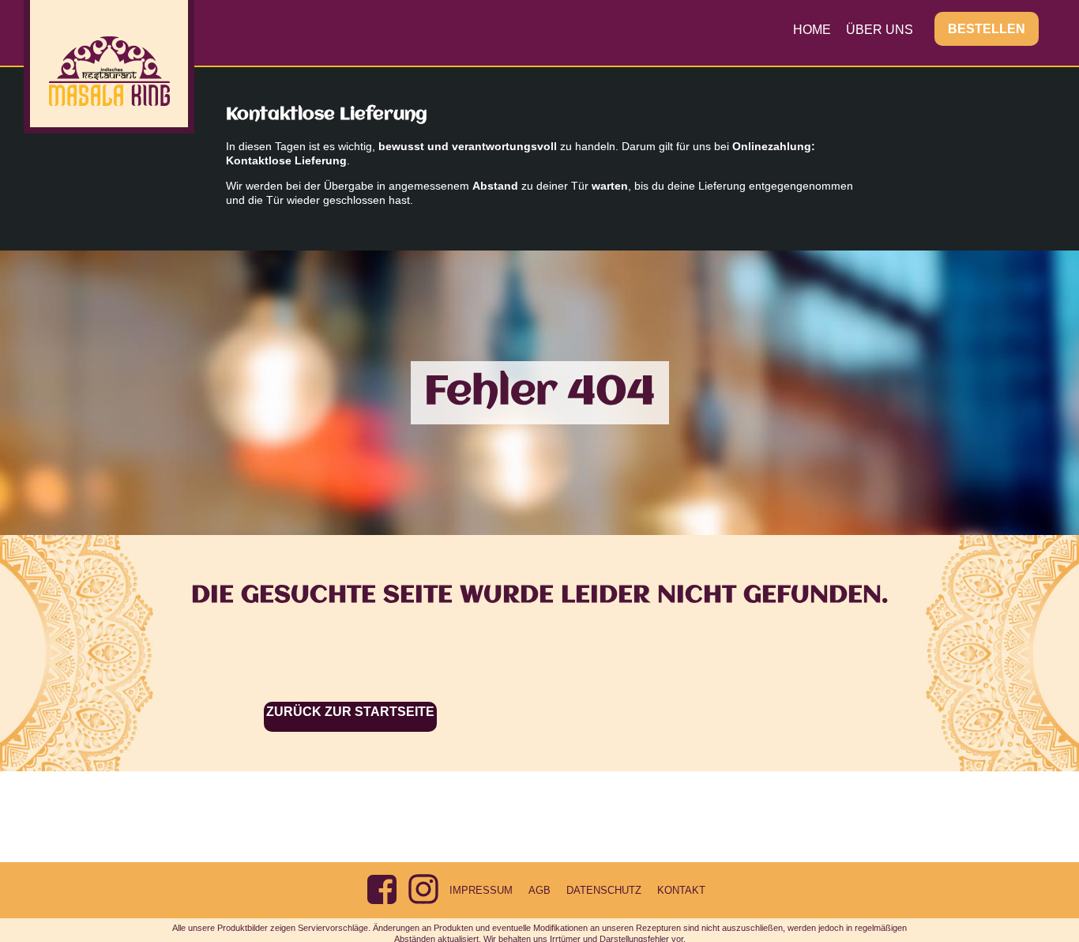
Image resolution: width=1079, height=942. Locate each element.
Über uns (879, 29)
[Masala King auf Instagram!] (423, 889)
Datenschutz (603, 890)
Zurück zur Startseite (350, 711)
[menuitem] (812, 29)
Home (812, 29)
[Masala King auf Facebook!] (381, 889)
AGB (539, 890)
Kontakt (681, 890)
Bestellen (986, 29)
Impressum (481, 890)
